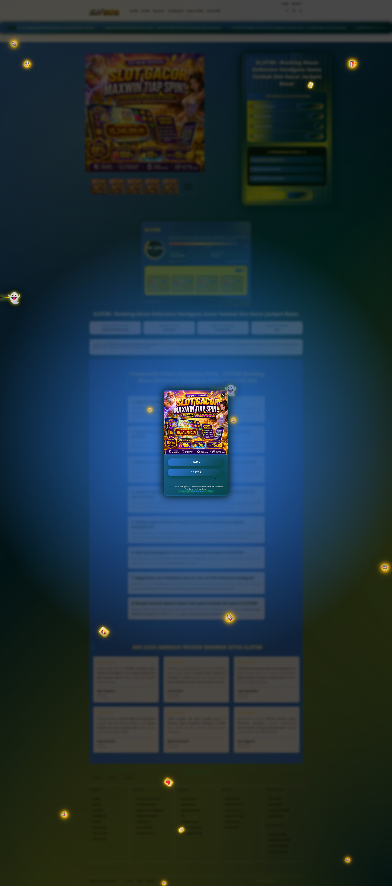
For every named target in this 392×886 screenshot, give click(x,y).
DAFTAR (196, 472)
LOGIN (196, 462)
